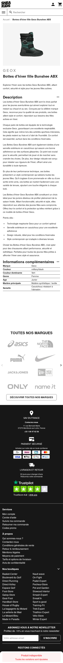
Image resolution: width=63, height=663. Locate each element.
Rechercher (19, 12)
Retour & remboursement (15, 548)
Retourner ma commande (15, 524)
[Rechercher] (10, 12)
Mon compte (8, 514)
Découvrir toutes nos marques (31, 397)
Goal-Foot (7, 598)
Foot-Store (7, 591)
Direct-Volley (9, 584)
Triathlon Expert (41, 612)
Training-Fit (39, 605)
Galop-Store (8, 594)
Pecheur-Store (40, 584)
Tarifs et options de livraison (16, 559)
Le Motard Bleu (10, 615)
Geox (10, 70)
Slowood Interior (41, 591)
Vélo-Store (38, 615)
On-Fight (37, 577)
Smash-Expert (40, 594)
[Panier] (60, 4)
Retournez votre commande (32, 476)
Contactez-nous (31, 422)
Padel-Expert (39, 581)
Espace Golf (8, 587)
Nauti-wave (39, 574)
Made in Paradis (10, 619)
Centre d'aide (9, 517)
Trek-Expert (39, 608)
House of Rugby (10, 605)
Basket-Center (9, 574)
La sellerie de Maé (12, 612)
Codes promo (9, 528)
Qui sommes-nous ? (12, 538)
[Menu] (3, 12)
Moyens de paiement (13, 555)
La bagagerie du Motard (14, 608)
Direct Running (10, 581)
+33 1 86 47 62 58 (31, 431)
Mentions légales (11, 552)
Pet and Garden (41, 587)
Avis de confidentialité (13, 562)
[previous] (2, 365)
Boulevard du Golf (11, 577)
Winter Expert (40, 619)
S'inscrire (50, 638)
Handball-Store (10, 601)
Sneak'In (37, 598)
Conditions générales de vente (18, 545)
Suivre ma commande (13, 521)
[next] (61, 365)
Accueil (6, 19)
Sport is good (39, 601)
